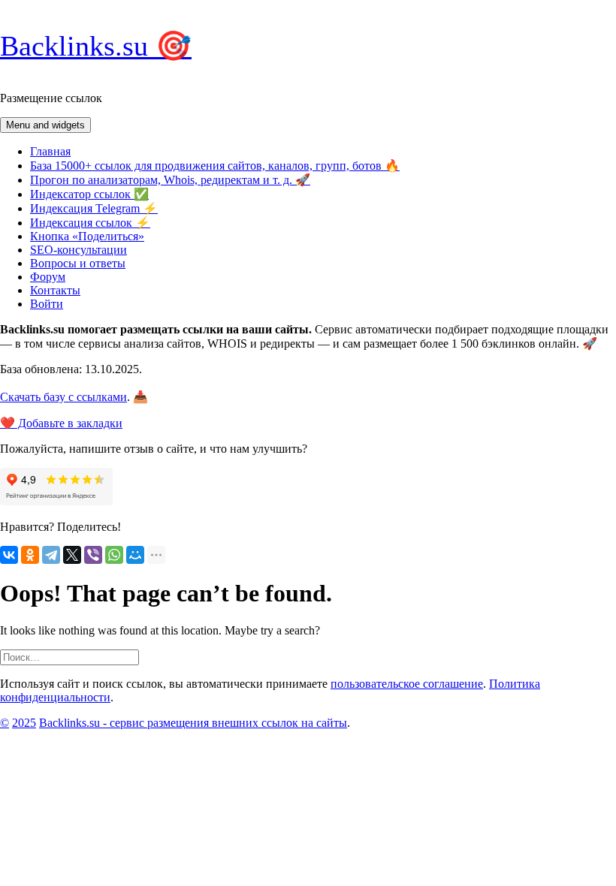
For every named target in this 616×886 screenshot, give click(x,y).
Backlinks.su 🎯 (96, 46)
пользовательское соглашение (407, 683)
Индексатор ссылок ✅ (89, 194)
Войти (46, 303)
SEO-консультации (78, 249)
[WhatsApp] (114, 555)
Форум (47, 276)
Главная (50, 151)
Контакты (55, 290)
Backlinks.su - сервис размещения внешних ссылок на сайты (193, 722)
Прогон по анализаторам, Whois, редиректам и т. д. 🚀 (170, 179)
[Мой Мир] (135, 555)
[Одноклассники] (30, 555)
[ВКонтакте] (9, 555)
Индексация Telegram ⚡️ (94, 208)
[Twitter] (72, 555)
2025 (24, 722)
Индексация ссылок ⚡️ (90, 222)
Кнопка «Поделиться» (87, 236)
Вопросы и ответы (77, 263)
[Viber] (93, 555)
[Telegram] (51, 555)
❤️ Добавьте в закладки (61, 423)
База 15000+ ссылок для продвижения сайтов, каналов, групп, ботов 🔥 (215, 165)
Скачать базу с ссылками (63, 396)
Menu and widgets (45, 125)
